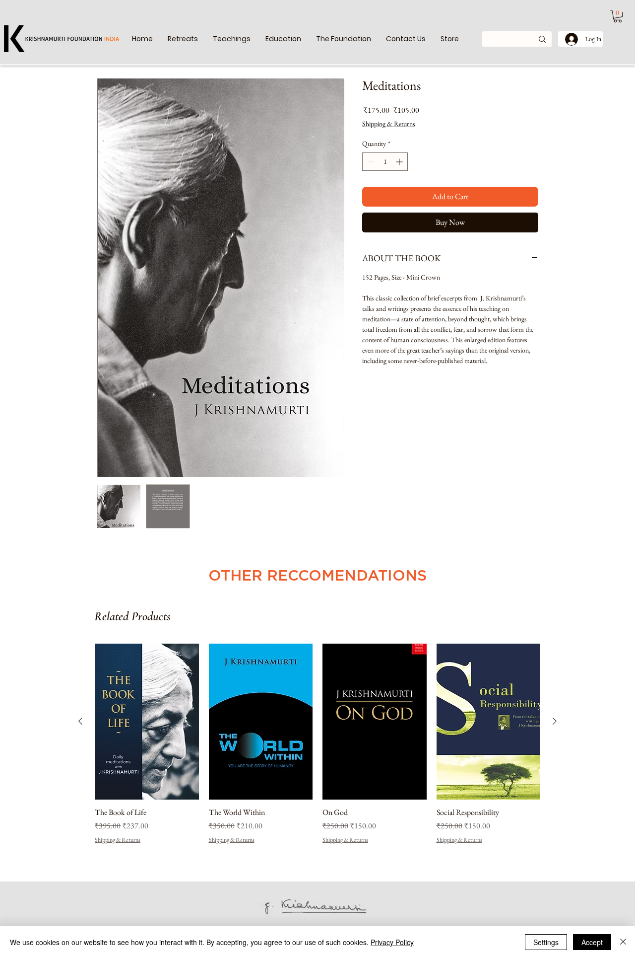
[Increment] (400, 161)
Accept (592, 942)
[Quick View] (147, 722)
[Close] (623, 942)
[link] (617, 16)
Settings (546, 942)
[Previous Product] (80, 721)
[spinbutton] (385, 161)
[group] (317, 749)
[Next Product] (555, 721)
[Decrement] (370, 161)
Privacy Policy (392, 942)
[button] (231, 39)
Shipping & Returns (388, 123)
